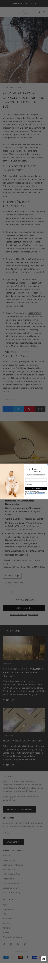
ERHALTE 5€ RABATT (36, 488)
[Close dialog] (46, 464)
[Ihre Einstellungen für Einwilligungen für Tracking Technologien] (43, 958)
